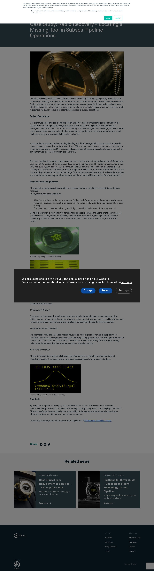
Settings (123, 290)
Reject (105, 290)
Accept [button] (108, 18)
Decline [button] (118, 18)
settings (126, 282)
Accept (88, 290)
